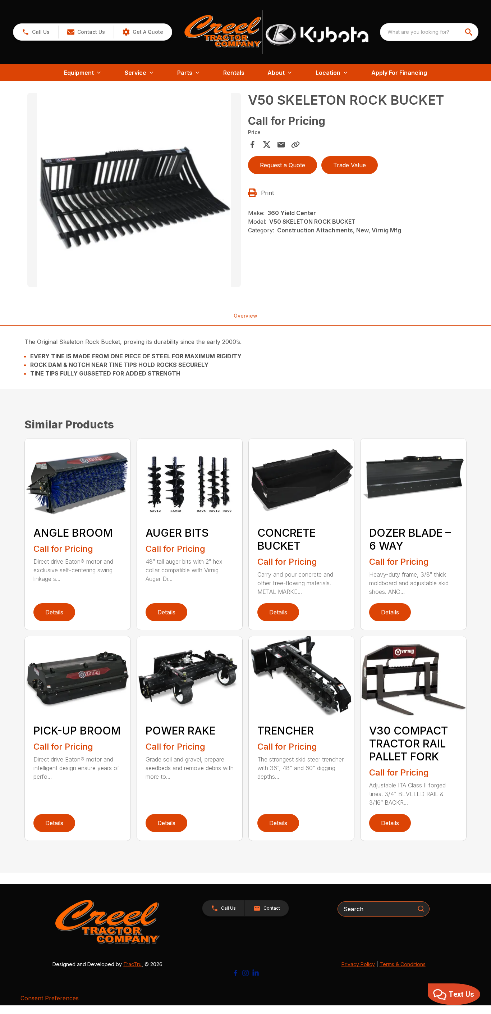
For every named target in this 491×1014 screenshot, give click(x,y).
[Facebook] (235, 973)
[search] (469, 32)
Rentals (233, 72)
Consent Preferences (49, 998)
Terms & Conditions (403, 964)
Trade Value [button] (349, 165)
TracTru (132, 964)
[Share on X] (266, 144)
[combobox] (429, 32)
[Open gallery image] (133, 190)
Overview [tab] (245, 316)
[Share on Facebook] (252, 144)
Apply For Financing (399, 72)
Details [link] (54, 612)
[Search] (420, 908)
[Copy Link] (295, 144)
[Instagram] (245, 973)
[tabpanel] (133, 191)
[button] (35, 32)
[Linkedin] (255, 973)
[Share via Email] (281, 144)
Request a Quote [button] (282, 165)
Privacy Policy (358, 964)
